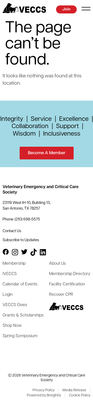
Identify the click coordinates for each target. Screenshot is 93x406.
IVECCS (10, 274)
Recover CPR (61, 295)
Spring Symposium (20, 336)
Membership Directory (69, 274)
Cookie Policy (79, 395)
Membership (14, 264)
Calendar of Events (20, 284)
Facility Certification (67, 284)
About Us (57, 264)
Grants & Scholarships (23, 315)
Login (8, 295)
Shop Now (12, 326)
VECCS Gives (15, 305)
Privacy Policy (44, 390)
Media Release (74, 390)
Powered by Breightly (44, 395)
